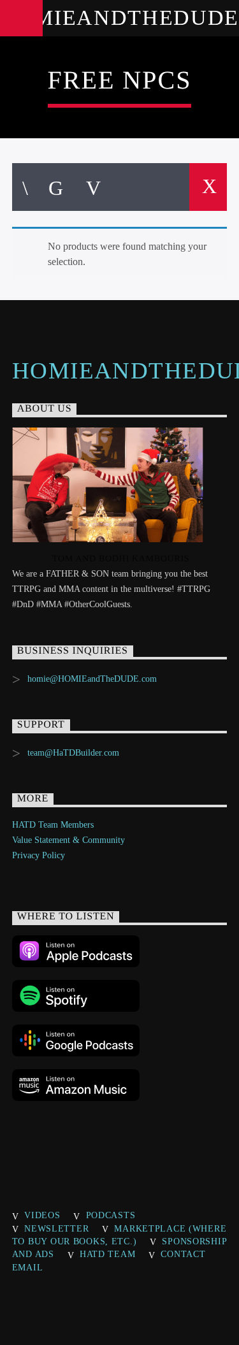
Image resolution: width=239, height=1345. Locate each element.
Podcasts (111, 1215)
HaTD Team (107, 1254)
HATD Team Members (53, 825)
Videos (42, 1215)
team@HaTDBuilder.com (73, 753)
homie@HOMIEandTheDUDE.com (92, 679)
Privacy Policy (38, 855)
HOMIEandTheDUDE (119, 17)
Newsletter (56, 1228)
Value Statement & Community (68, 840)
